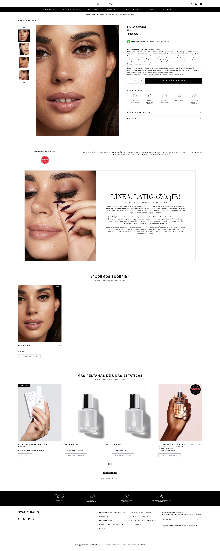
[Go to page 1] (108, 464)
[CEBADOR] (133, 412)
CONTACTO (104, 516)
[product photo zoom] (116, 29)
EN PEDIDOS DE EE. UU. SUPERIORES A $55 (110, 14)
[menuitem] (24, 36)
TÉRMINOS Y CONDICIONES (139, 512)
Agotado (25, 455)
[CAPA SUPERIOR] (86, 412)
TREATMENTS (111, 10)
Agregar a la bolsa (29, 356)
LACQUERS (93, 10)
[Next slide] (116, 80)
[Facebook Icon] (19, 519)
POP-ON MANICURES (71, 10)
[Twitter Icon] (29, 519)
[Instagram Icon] (24, 519)
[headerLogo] (110, 4)
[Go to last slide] (24, 28)
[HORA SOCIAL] (39, 313)
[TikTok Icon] (33, 518)
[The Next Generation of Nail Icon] (28, 512)
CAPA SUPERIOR (73, 444)
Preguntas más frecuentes (112, 512)
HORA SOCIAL (25, 345)
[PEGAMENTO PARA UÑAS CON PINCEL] (39, 412)
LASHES (150, 10)
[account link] (196, 4)
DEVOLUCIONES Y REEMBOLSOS (141, 520)
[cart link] (201, 4)
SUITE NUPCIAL (168, 10)
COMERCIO (50, 10)
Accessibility (134, 524)
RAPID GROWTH (132, 10)
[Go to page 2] (111, 464)
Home (21, 21)
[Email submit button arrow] (197, 519)
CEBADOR (116, 444)
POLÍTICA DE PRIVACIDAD (138, 516)
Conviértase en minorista (111, 524)
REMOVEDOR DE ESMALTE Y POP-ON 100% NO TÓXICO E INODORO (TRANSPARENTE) (176, 447)
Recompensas (105, 520)
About (102, 528)
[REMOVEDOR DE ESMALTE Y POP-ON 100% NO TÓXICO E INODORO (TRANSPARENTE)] (180, 412)
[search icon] (191, 3)
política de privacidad (136, 545)
